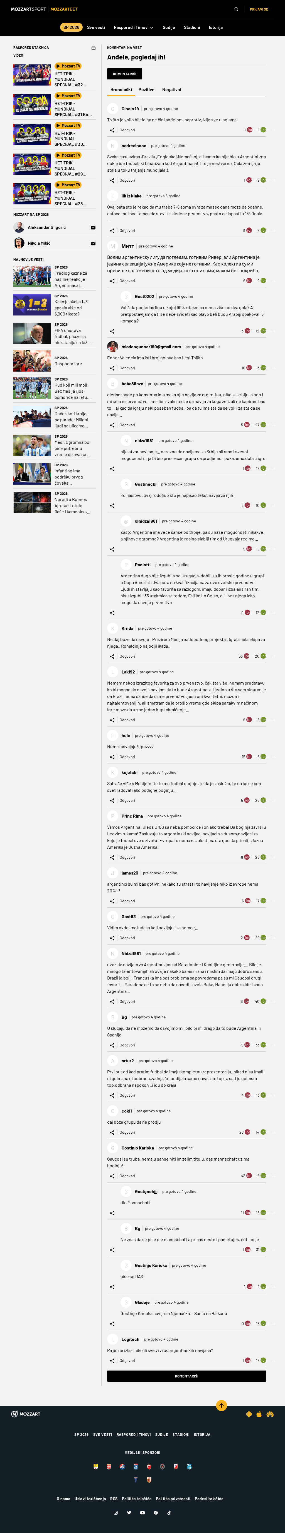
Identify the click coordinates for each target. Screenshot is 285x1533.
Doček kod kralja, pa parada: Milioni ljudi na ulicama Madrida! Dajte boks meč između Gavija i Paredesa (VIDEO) (71, 420)
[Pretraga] (236, 9)
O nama (63, 1498)
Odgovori (127, 129)
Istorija (202, 1434)
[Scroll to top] (221, 1405)
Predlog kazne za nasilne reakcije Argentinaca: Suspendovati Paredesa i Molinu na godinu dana (72, 279)
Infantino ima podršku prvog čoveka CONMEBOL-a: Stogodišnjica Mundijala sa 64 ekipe (69, 477)
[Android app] (249, 1414)
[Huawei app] (270, 1414)
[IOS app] (259, 1414)
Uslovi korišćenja (90, 1498)
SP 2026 (61, 267)
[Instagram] (115, 1512)
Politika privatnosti (173, 1498)
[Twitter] (129, 1512)
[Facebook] (155, 1512)
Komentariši (124, 74)
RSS (113, 1498)
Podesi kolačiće (209, 1498)
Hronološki (121, 89)
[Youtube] (142, 1512)
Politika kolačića (136, 1498)
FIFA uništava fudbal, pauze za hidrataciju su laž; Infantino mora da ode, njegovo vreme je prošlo (72, 336)
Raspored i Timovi (134, 1434)
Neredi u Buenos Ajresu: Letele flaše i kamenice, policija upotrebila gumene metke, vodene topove (72, 506)
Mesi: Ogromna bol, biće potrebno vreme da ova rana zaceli (73, 448)
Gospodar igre (68, 363)
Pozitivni (147, 89)
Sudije (161, 1434)
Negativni (171, 89)
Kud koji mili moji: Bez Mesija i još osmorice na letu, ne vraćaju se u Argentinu (72, 391)
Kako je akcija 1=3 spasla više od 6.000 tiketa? (71, 307)
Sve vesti (102, 1434)
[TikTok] (169, 1512)
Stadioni (181, 1434)
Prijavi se (259, 9)
